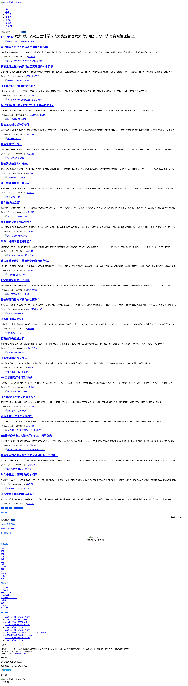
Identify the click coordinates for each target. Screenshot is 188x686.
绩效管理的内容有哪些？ (15, 358)
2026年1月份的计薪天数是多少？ (17, 640)
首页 (7, 9)
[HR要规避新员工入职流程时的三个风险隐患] (23, 430)
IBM (2, 571)
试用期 (3, 606)
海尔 (2, 559)
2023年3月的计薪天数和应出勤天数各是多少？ (27, 105)
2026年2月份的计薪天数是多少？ (17, 638)
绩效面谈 (30, 329)
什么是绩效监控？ (11, 202)
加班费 (3, 600)
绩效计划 (30, 232)
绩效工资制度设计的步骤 (15, 124)
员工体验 (30, 387)
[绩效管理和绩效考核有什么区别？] (19, 294)
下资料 (8, 20)
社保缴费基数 (6, 595)
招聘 (28, 348)
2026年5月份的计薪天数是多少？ (17, 625)
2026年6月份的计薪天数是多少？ (17, 622)
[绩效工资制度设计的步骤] (15, 119)
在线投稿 (17, 653)
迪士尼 (3, 573)
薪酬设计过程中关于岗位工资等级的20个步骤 (27, 66)
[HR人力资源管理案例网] (11, 2)
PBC (37, 290)
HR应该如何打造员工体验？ (17, 377)
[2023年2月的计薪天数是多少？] (17, 391)
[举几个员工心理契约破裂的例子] (18, 469)
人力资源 (31, 57)
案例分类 (23, 653)
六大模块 (10, 37)
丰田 (2, 579)
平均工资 (4, 590)
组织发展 (30, 504)
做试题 (8, 23)
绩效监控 (30, 212)
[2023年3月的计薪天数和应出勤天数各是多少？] (24, 100)
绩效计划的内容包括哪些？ (16, 241)
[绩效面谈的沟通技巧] (14, 314)
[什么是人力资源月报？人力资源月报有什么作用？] (25, 450)
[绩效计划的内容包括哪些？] (16, 236)
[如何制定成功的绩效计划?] (16, 216)
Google (3, 566)
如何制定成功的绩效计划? (16, 222)
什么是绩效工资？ (11, 144)
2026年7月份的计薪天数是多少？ (17, 619)
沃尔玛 (3, 576)
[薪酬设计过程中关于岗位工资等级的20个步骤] (23, 61)
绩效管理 (30, 290)
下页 (17, 508)
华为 (2, 549)
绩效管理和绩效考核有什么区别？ (20, 299)
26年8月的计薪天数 (8, 529)
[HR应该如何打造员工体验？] (17, 372)
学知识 (8, 17)
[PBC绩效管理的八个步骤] (15, 275)
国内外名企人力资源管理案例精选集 (24, 47)
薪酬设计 (30, 76)
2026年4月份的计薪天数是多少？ (17, 627)
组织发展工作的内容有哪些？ (18, 494)
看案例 (8, 14)
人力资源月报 (32, 465)
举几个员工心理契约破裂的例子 (19, 474)
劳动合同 (4, 608)
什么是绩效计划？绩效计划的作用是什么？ (25, 260)
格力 (2, 562)
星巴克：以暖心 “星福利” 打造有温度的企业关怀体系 (25, 632)
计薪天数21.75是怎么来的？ (17, 416)
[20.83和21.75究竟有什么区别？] (17, 80)
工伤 (2, 603)
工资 (37, 76)
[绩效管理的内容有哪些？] (15, 352)
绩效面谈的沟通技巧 (12, 319)
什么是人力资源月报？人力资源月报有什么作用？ (29, 455)
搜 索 (24, 32)
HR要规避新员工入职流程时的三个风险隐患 (26, 435)
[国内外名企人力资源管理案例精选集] (20, 42)
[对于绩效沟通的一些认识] (15, 178)
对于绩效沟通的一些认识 (15, 183)
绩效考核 (38, 309)
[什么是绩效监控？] (13, 197)
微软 (2, 569)
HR (36, 445)
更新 (7, 12)
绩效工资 (30, 134)
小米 (2, 564)
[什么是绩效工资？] (13, 139)
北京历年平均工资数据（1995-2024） (19, 635)
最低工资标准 (6, 592)
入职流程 (30, 445)
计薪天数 (30, 95)
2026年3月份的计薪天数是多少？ (17, 630)
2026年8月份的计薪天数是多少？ (17, 617)
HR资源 (8, 26)
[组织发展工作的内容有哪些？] (17, 489)
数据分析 (35, 348)
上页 (6, 508)
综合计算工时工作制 (9, 598)
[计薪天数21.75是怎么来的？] (16, 411)
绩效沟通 (30, 173)
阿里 (2, 551)
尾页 (21, 508)
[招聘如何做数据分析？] (14, 333)
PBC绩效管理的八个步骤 (15, 280)
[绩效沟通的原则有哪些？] (15, 158)
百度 (2, 556)
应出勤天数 (40, 115)
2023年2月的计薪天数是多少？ (18, 397)
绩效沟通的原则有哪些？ (15, 163)
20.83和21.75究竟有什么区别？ (18, 86)
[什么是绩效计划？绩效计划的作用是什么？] (22, 255)
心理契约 (30, 484)
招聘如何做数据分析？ (14, 338)
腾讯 (2, 554)
